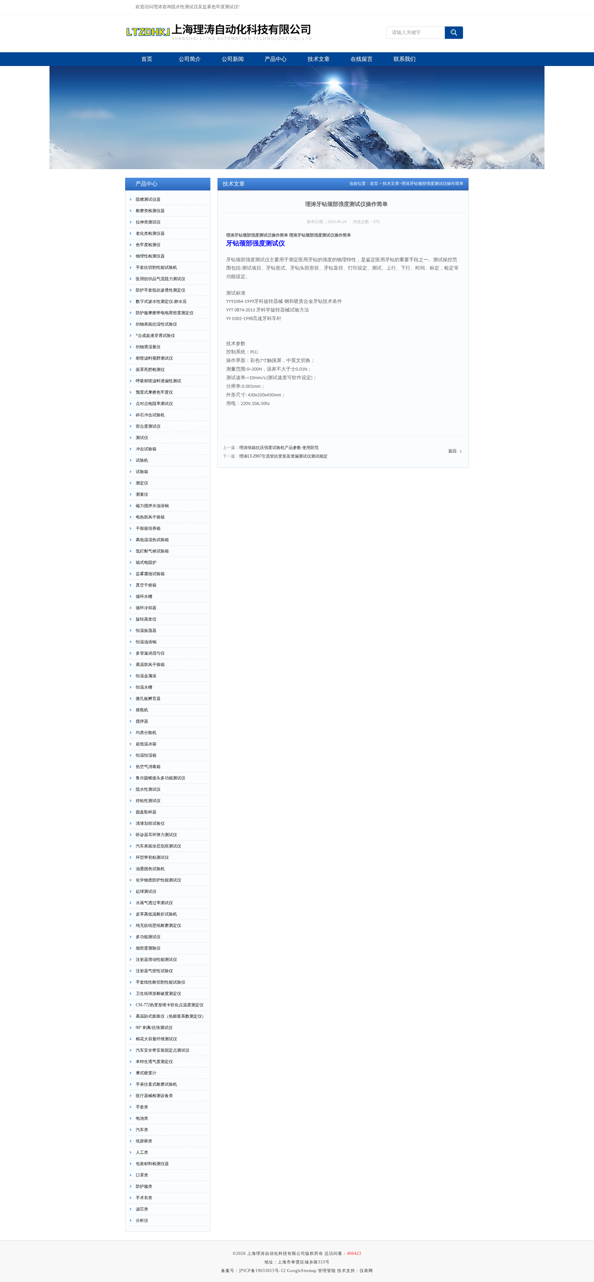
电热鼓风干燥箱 (150, 517)
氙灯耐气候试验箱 (152, 551)
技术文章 (391, 183)
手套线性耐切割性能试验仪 (160, 982)
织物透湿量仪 (148, 346)
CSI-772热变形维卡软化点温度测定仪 (170, 1004)
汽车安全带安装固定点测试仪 (162, 1050)
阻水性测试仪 (148, 789)
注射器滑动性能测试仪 (156, 959)
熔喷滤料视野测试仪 (154, 358)
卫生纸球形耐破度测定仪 (158, 993)
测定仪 (142, 483)
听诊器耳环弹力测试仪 (156, 834)
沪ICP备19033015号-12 (262, 1270)
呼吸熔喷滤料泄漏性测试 (158, 381)
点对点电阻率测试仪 (154, 403)
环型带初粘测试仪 (152, 857)
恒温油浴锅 (146, 641)
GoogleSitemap (302, 1270)
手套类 (142, 1107)
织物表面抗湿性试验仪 (156, 324)
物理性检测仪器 (150, 256)
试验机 (142, 460)
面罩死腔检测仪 (150, 369)
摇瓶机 (142, 710)
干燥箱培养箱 (148, 528)
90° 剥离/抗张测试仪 (154, 1027)
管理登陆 (327, 1270)
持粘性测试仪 (148, 800)
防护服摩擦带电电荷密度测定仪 (165, 312)
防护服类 (144, 1186)
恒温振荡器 (146, 630)
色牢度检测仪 (148, 244)
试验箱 (142, 471)
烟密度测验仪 (148, 948)
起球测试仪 (146, 891)
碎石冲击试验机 (150, 415)
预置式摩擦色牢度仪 (154, 392)
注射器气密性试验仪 (154, 970)
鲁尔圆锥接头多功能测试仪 (160, 778)
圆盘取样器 (146, 812)
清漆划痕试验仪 (150, 823)
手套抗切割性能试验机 (156, 267)
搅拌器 (142, 721)
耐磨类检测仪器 (150, 210)
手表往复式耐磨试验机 (156, 1084)
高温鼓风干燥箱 (150, 664)
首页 (374, 183)
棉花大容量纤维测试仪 (156, 1039)
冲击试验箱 (146, 449)
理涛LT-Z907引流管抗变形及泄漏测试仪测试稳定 (283, 456)
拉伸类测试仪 (148, 222)
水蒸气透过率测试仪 (154, 902)
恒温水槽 (144, 687)
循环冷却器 (146, 607)
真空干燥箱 (146, 585)
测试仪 (142, 437)
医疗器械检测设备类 (154, 1095)
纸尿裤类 (144, 1141)
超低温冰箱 (146, 744)
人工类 (142, 1152)
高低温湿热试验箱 (152, 539)
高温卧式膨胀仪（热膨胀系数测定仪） (171, 1016)
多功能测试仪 (148, 936)
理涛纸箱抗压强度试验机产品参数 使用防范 (279, 447)
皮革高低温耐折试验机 (156, 914)
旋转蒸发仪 (146, 619)
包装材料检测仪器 (152, 1163)
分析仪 (142, 1220)
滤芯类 (142, 1209)
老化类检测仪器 (150, 233)
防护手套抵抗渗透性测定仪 (160, 290)
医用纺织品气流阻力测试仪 (160, 278)
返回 (452, 451)
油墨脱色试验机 (150, 868)
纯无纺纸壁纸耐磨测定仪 (158, 925)
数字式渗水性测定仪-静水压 (161, 301)
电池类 (142, 1118)
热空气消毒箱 (148, 766)
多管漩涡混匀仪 (150, 653)
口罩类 (142, 1175)
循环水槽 (144, 596)
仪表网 (366, 1270)
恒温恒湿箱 (146, 755)
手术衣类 (144, 1197)
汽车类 (142, 1129)
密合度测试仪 (148, 426)
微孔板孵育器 (148, 698)
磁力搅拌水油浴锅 (152, 505)
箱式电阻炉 (146, 562)
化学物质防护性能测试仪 (158, 880)
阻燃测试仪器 (148, 199)
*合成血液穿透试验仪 (155, 335)
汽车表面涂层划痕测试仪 (158, 846)
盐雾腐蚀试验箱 (150, 573)
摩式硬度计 (146, 1073)
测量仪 (142, 494)
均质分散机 (146, 732)
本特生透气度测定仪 (154, 1061)
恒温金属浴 (146, 675)
